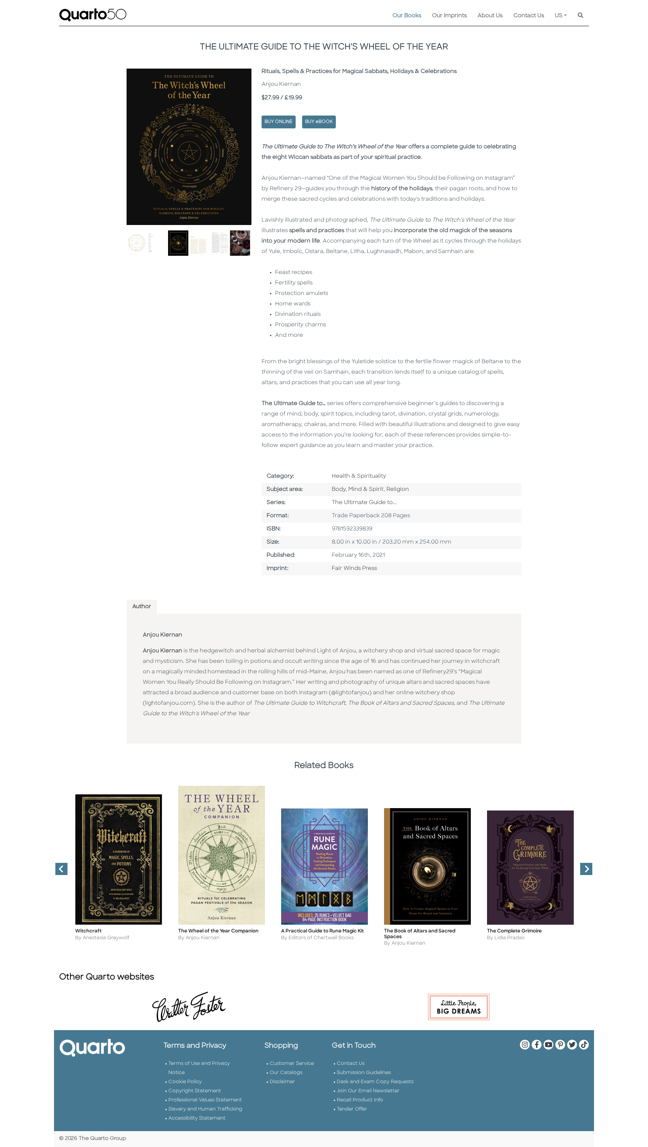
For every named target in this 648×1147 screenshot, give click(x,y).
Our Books (407, 16)
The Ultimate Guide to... (364, 502)
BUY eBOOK (319, 122)
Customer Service (292, 1063)
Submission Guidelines (364, 1072)
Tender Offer (352, 1109)
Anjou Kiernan (162, 635)
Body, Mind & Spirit (358, 489)
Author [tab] (141, 606)
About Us (490, 16)
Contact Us (528, 16)
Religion (397, 489)
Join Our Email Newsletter (368, 1091)
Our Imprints (449, 16)
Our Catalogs (286, 1072)
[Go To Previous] (58, 871)
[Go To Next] (583, 871)
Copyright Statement (194, 1091)
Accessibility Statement (196, 1118)
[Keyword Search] (580, 15)
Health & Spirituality (359, 476)
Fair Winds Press (354, 568)
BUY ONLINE (279, 122)
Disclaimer (282, 1081)
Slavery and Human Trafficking (205, 1109)
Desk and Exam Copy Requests (375, 1081)
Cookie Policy (185, 1081)
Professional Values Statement (205, 1100)
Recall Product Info (360, 1100)
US (559, 16)
